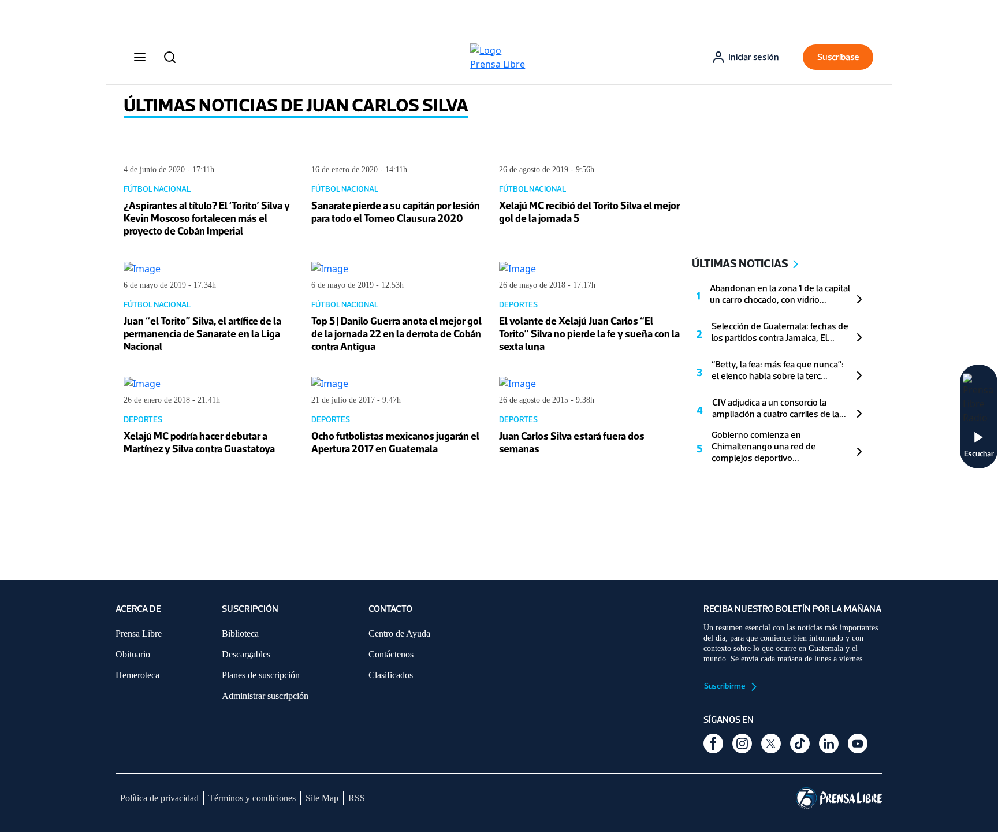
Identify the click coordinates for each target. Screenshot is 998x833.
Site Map (322, 798)
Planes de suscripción (261, 675)
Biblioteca (240, 633)
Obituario (133, 654)
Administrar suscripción (265, 696)
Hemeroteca (137, 675)
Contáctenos (391, 654)
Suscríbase (838, 56)
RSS (356, 798)
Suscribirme (725, 686)
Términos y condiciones (252, 798)
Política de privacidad (159, 798)
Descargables (246, 654)
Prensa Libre (139, 633)
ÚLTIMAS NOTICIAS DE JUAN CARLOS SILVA (296, 105)
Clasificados (390, 675)
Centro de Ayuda (399, 633)
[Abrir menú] (139, 57)
